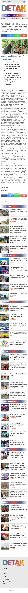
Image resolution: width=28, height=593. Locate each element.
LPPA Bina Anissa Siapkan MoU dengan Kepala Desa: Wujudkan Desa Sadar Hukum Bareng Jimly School (18, 366)
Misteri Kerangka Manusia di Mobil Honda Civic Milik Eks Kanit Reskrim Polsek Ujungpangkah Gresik (19, 286)
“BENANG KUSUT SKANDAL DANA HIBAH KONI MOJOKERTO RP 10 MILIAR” (18, 260)
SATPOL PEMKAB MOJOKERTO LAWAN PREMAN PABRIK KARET (18, 434)
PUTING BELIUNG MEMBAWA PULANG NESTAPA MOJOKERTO (18, 219)
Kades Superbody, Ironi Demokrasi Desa (18, 374)
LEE (11, 590)
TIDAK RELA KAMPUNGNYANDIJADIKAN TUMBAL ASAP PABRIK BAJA (17, 442)
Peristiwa (16, 15)
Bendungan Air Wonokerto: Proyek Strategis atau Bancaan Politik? (18, 484)
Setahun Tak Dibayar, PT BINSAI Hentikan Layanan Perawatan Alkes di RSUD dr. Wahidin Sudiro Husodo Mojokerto (12, 66)
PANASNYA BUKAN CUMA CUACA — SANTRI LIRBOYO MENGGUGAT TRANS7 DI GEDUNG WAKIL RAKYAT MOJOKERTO (13, 456)
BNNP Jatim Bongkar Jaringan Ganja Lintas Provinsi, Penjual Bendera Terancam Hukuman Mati (18, 269)
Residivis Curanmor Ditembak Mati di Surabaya (18, 294)
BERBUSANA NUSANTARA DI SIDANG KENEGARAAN (17, 415)
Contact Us (5, 573)
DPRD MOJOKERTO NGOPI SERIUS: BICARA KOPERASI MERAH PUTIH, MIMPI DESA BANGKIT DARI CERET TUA (17, 466)
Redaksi (4, 570)
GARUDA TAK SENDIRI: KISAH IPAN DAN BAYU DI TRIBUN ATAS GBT (18, 334)
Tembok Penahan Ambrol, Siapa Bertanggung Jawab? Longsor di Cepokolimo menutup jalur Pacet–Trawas (18, 239)
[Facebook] (4, 35)
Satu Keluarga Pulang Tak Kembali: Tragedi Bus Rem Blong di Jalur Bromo (18, 248)
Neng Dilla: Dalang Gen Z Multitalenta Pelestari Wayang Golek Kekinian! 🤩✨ (18, 527)
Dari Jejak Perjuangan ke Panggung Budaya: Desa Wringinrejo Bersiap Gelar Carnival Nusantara (18, 508)
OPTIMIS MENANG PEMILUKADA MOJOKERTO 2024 (17, 425)
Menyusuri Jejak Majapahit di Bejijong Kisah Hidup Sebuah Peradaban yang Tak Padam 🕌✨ (18, 536)
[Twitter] (10, 35)
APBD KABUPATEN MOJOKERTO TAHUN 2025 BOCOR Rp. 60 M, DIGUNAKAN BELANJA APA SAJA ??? (18, 407)
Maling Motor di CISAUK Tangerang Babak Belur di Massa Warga (19, 277)
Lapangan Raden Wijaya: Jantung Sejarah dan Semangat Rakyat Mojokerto (18, 545)
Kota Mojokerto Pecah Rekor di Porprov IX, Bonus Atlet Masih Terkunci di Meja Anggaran (18, 342)
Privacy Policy (6, 579)
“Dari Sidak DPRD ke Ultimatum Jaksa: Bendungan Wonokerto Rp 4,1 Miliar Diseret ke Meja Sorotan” (18, 385)
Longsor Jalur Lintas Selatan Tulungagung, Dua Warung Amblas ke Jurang (18, 211)
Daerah (7, 15)
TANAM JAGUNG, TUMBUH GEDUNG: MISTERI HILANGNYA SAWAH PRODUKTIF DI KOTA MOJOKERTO (18, 395)
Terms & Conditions (7, 581)
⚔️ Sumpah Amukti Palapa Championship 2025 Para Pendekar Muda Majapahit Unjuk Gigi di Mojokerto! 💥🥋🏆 (19, 307)
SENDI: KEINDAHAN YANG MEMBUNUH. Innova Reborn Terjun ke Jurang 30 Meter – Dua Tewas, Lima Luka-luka (18, 229)
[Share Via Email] (24, 35)
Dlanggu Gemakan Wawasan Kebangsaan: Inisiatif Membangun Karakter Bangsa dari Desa (18, 475)
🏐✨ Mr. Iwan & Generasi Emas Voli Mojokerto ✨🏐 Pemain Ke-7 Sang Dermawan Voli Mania (18, 325)
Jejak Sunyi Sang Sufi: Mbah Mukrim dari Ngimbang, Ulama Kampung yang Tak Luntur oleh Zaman (18, 518)
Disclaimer (5, 583)
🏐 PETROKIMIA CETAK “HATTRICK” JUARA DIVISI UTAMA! (16, 316)
